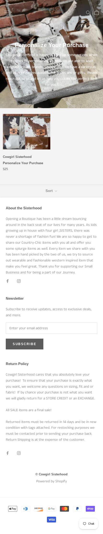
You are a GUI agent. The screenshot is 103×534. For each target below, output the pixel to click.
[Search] (88, 12)
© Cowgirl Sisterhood (51, 474)
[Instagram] (19, 281)
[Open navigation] (6, 12)
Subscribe (24, 344)
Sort (50, 191)
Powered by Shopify (51, 481)
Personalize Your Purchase (23, 163)
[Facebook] (7, 281)
